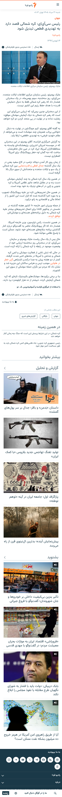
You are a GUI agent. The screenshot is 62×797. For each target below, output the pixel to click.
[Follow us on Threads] (57, 767)
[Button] (38, 47)
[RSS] (50, 760)
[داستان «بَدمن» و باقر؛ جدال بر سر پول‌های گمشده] (31, 388)
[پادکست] (15, 793)
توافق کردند (54, 216)
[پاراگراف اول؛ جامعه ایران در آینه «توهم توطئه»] (31, 477)
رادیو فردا (56, 35)
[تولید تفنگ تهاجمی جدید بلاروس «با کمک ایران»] (31, 433)
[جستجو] (55, 793)
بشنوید (52, 557)
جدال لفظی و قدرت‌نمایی (31, 166)
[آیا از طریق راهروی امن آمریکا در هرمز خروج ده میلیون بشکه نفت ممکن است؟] (31, 715)
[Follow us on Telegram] (36, 760)
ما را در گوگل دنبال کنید (35, 793)
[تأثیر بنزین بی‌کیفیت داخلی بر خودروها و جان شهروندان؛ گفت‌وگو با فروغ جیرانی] (31, 577)
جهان (57, 18)
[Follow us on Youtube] (23, 760)
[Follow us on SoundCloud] (16, 760)
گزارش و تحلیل (47, 368)
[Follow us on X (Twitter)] (30, 760)
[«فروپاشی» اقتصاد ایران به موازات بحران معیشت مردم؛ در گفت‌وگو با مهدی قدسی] (31, 622)
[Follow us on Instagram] (9, 760)
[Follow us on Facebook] (43, 760)
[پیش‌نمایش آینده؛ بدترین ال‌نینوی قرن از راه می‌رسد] (31, 522)
